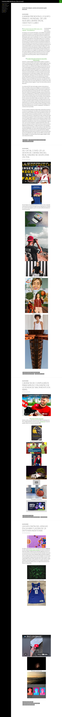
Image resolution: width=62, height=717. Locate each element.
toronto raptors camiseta (34, 550)
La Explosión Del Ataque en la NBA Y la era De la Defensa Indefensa (35, 528)
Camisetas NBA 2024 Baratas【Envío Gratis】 (13, 1)
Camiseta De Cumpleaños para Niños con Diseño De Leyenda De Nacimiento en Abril (36, 386)
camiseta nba (42, 421)
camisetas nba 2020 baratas (28, 141)
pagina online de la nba (39, 373)
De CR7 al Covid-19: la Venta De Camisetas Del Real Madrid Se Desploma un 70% (35, 153)
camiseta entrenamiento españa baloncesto (31, 372)
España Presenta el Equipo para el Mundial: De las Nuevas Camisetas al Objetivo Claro (36, 19)
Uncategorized (25, 14)
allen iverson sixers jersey (28, 701)
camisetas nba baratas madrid (28, 704)
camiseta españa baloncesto (28, 373)
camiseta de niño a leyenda (28, 515)
